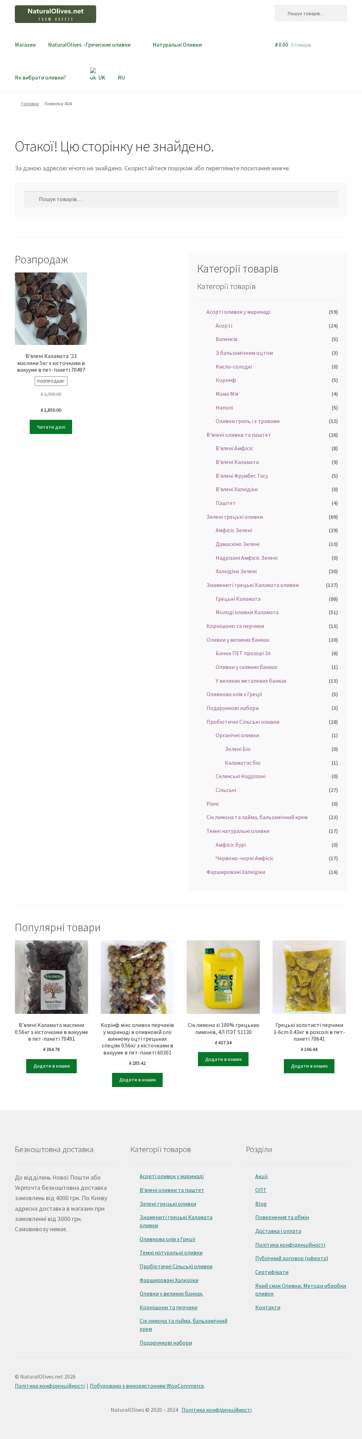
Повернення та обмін (282, 1217)
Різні (212, 803)
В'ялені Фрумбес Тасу (242, 475)
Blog (261, 1203)
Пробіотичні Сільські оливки (242, 721)
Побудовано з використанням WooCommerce (147, 1385)
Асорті (224, 325)
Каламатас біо (243, 762)
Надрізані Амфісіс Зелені (247, 557)
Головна (30, 103)
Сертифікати (271, 1271)
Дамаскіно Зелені (237, 543)
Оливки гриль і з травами (248, 420)
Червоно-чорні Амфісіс (245, 858)
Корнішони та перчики (235, 625)
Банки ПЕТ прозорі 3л (243, 653)
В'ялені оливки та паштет (238, 434)
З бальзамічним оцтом (244, 352)
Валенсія (226, 338)
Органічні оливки (237, 735)
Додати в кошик (51, 1066)
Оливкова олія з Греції (234, 694)
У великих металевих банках (251, 680)
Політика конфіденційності (290, 1244)
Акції (261, 1176)
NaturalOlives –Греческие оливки (89, 44)
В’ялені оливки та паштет (172, 1189)
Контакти (267, 1307)
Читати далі (51, 427)
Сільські (226, 789)
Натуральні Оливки (177, 44)
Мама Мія (227, 393)
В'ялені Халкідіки (237, 489)
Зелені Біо (238, 748)
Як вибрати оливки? (40, 77)
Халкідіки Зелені (236, 571)
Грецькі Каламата (238, 598)
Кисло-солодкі (234, 366)
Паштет (226, 502)
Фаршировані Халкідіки (235, 871)
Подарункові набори (232, 707)
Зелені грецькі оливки (234, 516)
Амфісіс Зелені (234, 530)
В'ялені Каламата (237, 461)
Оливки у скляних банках (246, 666)
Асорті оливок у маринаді (238, 311)
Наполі (224, 407)
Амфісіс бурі (231, 844)
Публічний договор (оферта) (291, 1258)
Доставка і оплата (278, 1230)
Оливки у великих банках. (238, 639)
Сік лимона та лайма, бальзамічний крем (257, 817)
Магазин (25, 44)
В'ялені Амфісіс (234, 448)
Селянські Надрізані (240, 776)
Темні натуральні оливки (237, 830)
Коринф (226, 379)
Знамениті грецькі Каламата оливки (252, 584)
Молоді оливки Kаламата (247, 612)
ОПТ (261, 1189)
